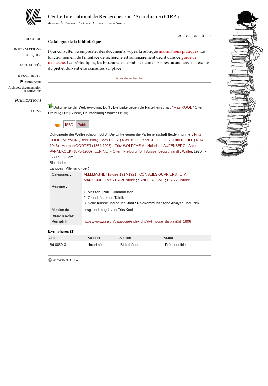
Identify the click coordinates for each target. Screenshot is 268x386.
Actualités (30, 64)
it (210, 35)
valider (87, 260)
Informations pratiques (27, 51)
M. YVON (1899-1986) (80, 140)
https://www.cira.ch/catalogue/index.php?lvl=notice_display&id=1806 (137, 221)
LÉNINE (101, 151)
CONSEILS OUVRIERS (158, 174)
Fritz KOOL (183, 107)
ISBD (69, 125)
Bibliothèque (32, 81)
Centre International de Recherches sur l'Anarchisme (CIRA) (113, 16)
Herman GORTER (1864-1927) (87, 146)
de (179, 35)
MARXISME (93, 180)
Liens (36, 110)
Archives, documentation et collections (24, 89)
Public (82, 125)
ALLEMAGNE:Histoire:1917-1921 (110, 174)
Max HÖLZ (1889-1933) (120, 140)
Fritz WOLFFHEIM (129, 146)
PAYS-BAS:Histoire (120, 180)
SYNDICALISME (151, 180)
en (187, 35)
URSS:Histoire (178, 180)
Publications (28, 100)
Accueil (33, 38)
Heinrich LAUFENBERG (166, 146)
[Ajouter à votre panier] (59, 124)
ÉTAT (184, 174)
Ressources (29, 75)
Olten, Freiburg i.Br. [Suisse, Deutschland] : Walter (152, 151)
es (195, 35)
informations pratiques (178, 51)
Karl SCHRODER (156, 140)
